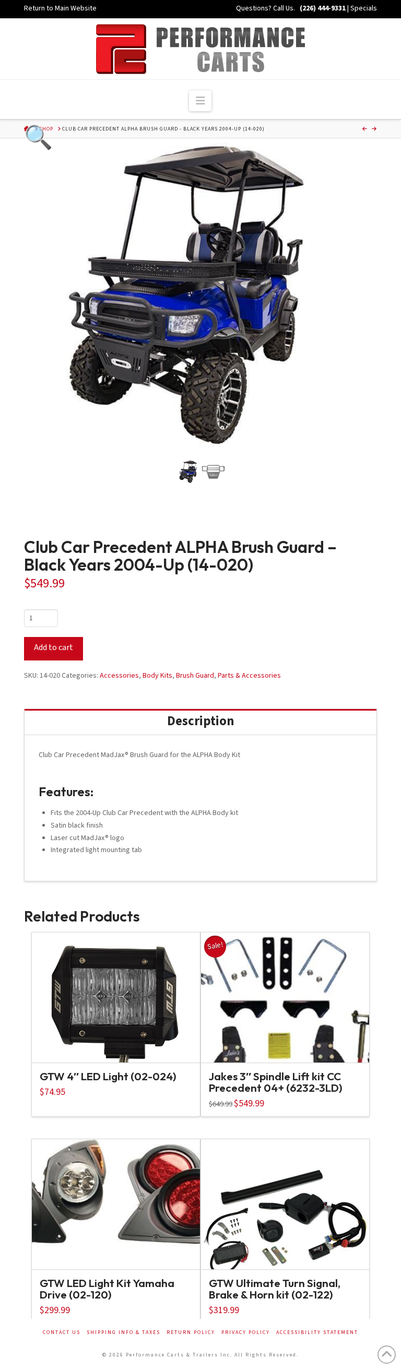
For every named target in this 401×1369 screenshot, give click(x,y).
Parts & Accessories (249, 675)
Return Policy (191, 1332)
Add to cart (53, 647)
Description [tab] (200, 721)
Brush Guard (195, 675)
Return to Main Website (60, 8)
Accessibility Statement (317, 1332)
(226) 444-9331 (322, 8)
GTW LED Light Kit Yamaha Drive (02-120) (107, 1288)
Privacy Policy (245, 1332)
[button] (200, 100)
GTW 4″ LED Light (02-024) (108, 1076)
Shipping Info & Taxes (123, 1332)
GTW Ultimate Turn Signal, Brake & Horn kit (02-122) (274, 1288)
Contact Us (61, 1332)
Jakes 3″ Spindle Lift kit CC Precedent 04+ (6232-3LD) (276, 1081)
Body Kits (157, 675)
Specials (363, 8)
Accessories (119, 675)
